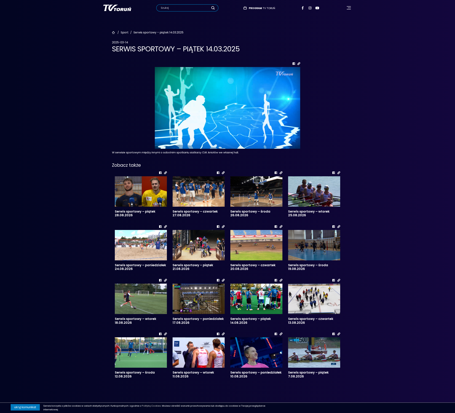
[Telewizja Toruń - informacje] (117, 8)
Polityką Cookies (151, 405)
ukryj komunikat (25, 407)
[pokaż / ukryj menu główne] (349, 8)
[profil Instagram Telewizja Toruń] (310, 8)
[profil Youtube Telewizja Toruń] (317, 8)
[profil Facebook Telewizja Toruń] (303, 8)
